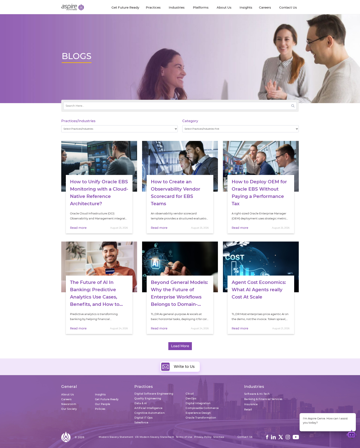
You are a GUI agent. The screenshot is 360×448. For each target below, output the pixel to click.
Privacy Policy (203, 436)
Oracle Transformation (201, 417)
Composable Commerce (202, 408)
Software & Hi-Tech (257, 393)
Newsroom (68, 404)
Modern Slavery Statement (116, 436)
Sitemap (218, 436)
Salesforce (141, 422)
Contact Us (245, 436)
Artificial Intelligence (148, 408)
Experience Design (198, 412)
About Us (67, 394)
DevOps (191, 398)
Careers (66, 399)
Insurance (251, 404)
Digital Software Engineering (153, 393)
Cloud (190, 393)
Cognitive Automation (149, 412)
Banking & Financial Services (263, 399)
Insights (100, 394)
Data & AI (140, 403)
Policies (100, 408)
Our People (102, 404)
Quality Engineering (147, 398)
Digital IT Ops (143, 417)
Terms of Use (184, 436)
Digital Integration (198, 403)
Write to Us (184, 366)
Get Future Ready (107, 399)
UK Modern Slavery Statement (154, 436)
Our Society (69, 408)
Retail (248, 409)
